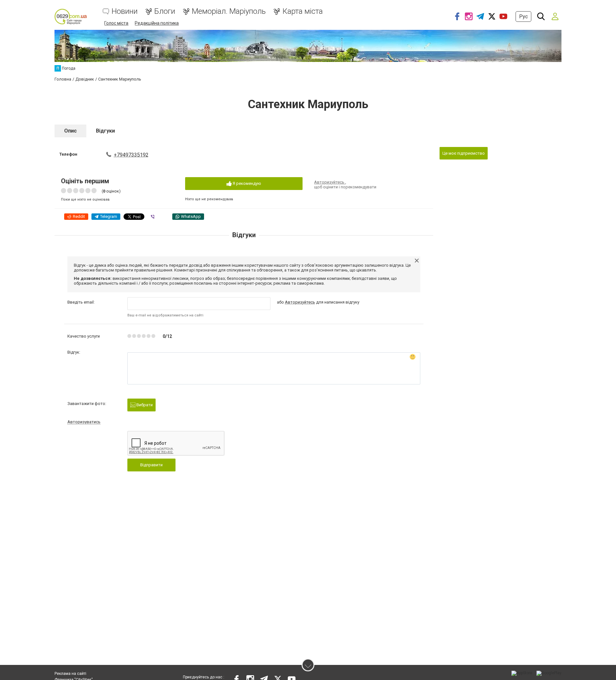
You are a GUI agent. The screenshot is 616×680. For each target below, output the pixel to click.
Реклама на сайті (70, 673)
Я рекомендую (246, 183)
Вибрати (144, 404)
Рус (523, 16)
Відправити (151, 464)
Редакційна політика (157, 23)
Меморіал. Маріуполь (229, 11)
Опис (70, 131)
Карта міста (302, 11)
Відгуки (105, 131)
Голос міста (116, 23)
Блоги (164, 11)
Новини (125, 11)
